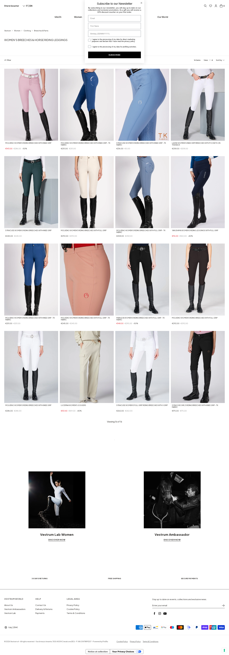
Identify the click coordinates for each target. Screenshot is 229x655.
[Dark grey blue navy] (7, 138)
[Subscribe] (223, 605)
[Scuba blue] (124, 138)
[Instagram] (160, 613)
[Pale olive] (75, 138)
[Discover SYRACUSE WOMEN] (142, 105)
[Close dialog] (141, 3)
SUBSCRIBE (114, 55)
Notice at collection (98, 651)
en (31, 5)
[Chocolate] (130, 226)
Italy (10, 627)
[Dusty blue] (127, 400)
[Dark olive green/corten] (19, 226)
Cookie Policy (73, 609)
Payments (40, 613)
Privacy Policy (73, 605)
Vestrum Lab (10, 613)
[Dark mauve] (16, 138)
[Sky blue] (176, 313)
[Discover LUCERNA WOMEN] (87, 367)
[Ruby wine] (124, 313)
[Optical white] (13, 138)
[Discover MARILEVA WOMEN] (142, 280)
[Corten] (62, 226)
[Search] (205, 5)
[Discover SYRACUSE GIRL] (198, 367)
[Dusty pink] (72, 138)
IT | (28, 5)
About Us (8, 605)
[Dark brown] (127, 138)
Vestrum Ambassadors (14, 609)
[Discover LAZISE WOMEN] (198, 105)
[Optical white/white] (180, 138)
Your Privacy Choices (123, 651)
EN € (16, 627)
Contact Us (40, 605)
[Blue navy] (62, 138)
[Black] (65, 138)
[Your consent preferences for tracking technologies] (224, 650)
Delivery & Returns (43, 609)
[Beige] (183, 138)
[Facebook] (154, 613)
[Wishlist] (210, 5)
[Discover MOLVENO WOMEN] (31, 105)
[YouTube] (165, 613)
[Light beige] (121, 226)
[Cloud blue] (19, 138)
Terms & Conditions (76, 613)
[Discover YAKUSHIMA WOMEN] (198, 192)
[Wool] (62, 401)
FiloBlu (105, 642)
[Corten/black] (186, 313)
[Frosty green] (10, 138)
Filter (9, 60)
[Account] (215, 5)
